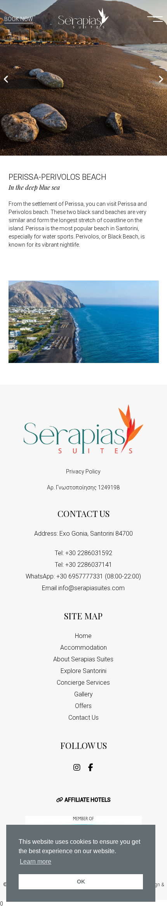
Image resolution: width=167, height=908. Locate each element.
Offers (83, 706)
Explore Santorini (83, 671)
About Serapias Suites (83, 659)
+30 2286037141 (88, 564)
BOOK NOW (18, 19)
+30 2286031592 (88, 553)
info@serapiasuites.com (91, 588)
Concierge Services (83, 682)
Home (83, 636)
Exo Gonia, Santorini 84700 (96, 533)
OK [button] (81, 881)
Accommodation (83, 647)
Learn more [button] (35, 861)
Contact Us (83, 717)
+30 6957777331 (79, 576)
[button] (155, 18)
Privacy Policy (83, 471)
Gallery (83, 694)
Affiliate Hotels (87, 800)
